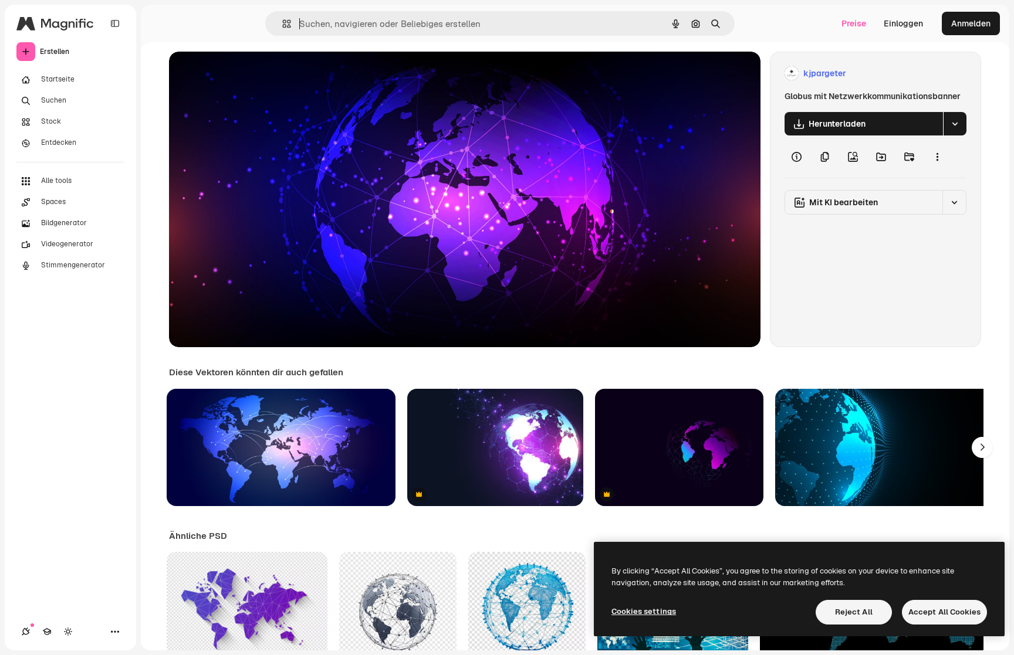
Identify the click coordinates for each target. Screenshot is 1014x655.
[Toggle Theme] (68, 631)
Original (244, 73)
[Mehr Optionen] (937, 156)
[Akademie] (47, 631)
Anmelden (971, 23)
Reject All (854, 612)
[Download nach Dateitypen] (954, 123)
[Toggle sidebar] (115, 23)
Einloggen (903, 23)
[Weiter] (982, 447)
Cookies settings (643, 611)
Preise (853, 23)
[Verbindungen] (25, 631)
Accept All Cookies (944, 612)
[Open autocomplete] (282, 23)
